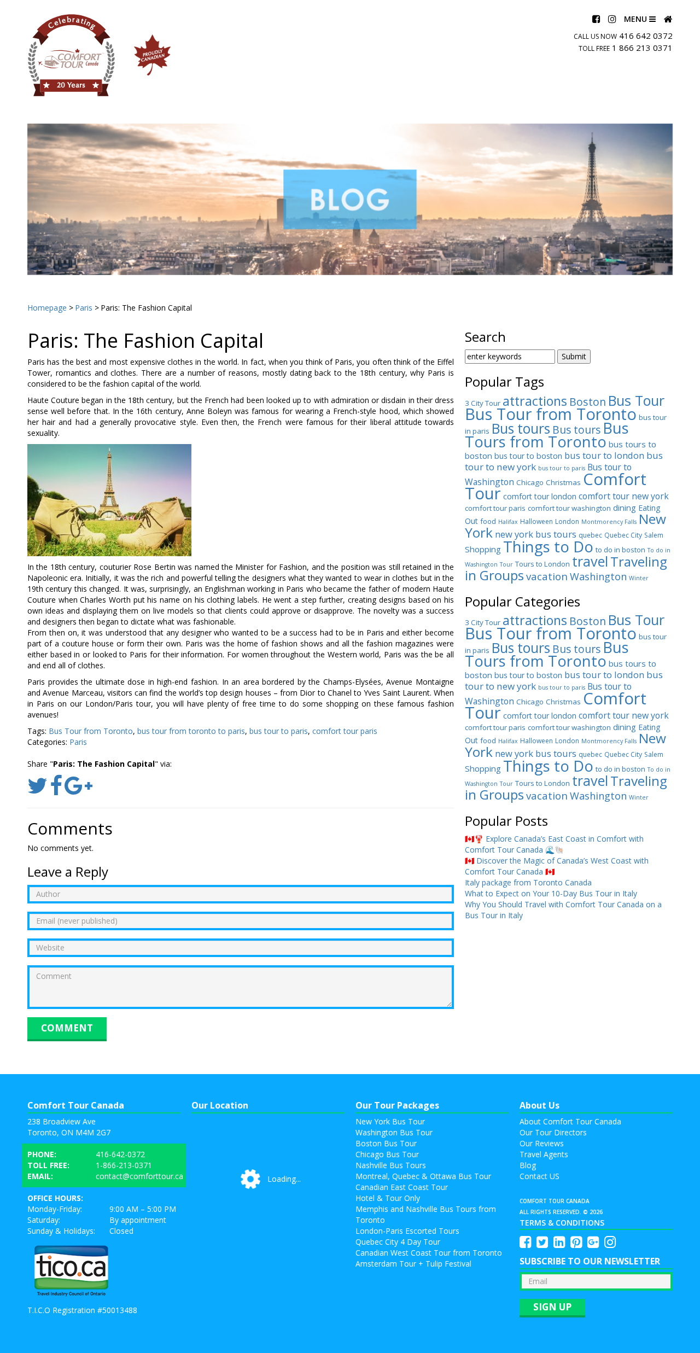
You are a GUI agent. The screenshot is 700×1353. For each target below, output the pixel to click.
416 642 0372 (646, 35)
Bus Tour (636, 400)
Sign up (552, 1306)
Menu (636, 19)
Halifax (508, 522)
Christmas (563, 482)
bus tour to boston (528, 456)
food (488, 521)
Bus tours (521, 428)
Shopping (483, 549)
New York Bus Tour (390, 1121)
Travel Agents (544, 1154)
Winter (639, 578)
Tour (506, 564)
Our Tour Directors (553, 1132)
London (567, 521)
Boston (587, 401)
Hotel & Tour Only (387, 1198)
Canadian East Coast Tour (401, 1187)
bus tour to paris (278, 731)
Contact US (539, 1176)
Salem (653, 535)
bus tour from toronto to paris (191, 731)
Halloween (536, 521)
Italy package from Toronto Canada (528, 882)
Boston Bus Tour (386, 1143)
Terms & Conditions (562, 1222)
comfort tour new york (624, 496)
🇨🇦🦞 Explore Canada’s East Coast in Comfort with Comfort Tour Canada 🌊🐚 (554, 844)
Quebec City (623, 535)
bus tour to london (604, 455)
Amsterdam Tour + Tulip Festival (413, 1263)
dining (624, 507)
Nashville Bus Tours (390, 1165)
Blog (528, 1165)
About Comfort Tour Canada (570, 1121)
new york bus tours (535, 534)
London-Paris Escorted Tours (407, 1231)
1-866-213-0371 (124, 1165)
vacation (547, 576)
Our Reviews (542, 1143)
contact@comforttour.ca (139, 1176)
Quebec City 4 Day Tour (397, 1242)
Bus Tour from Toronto (91, 731)
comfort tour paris (344, 731)
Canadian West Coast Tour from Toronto (428, 1252)
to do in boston (620, 550)
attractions (535, 401)
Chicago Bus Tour (387, 1154)
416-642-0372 (120, 1154)
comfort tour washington (569, 508)
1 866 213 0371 (642, 47)
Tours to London (542, 564)
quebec (590, 535)
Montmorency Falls (609, 522)
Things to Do (548, 546)
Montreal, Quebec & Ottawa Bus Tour (423, 1176)
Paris (78, 742)
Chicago (530, 482)
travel (590, 561)
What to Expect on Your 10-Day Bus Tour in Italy (551, 893)
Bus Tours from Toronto (547, 435)
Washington (598, 576)
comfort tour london (539, 496)
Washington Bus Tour (394, 1132)
